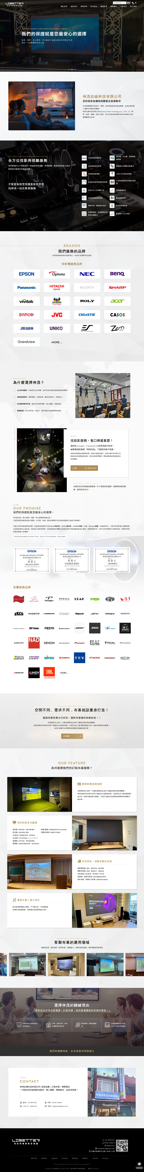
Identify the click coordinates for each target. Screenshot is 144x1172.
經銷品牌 (84, 6)
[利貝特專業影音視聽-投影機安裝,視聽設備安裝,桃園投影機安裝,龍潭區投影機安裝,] (14, 4)
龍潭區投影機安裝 (78, 1164)
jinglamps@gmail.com (106, 1148)
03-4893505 (110, 1140)
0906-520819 (109, 1143)
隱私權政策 (74, 1168)
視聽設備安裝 (62, 1164)
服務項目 (74, 6)
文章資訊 (123, 6)
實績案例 (113, 6)
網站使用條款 (81, 1168)
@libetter (111, 1145)
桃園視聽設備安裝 (86, 1164)
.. (86, 1168)
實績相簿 (103, 6)
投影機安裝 (56, 1164)
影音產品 (94, 6)
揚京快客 (56, 1168)
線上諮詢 (133, 6)
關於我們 (64, 6)
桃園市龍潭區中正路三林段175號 (103, 1151)
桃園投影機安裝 (69, 1164)
